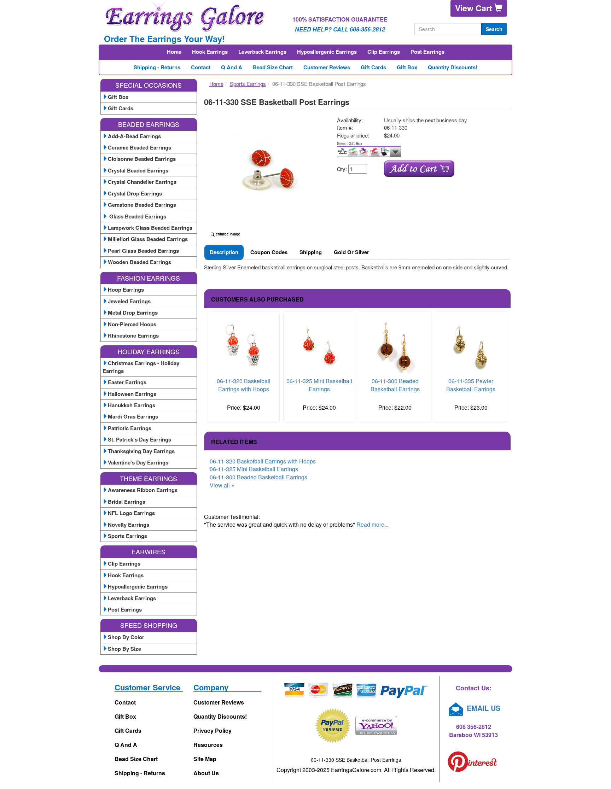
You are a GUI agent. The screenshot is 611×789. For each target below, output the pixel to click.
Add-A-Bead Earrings (134, 136)
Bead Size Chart (273, 67)
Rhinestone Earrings (133, 335)
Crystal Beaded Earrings (138, 170)
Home (174, 51)
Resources (208, 745)
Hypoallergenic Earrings (327, 51)
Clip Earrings (383, 51)
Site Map (204, 759)
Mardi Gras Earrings (133, 416)
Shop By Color (126, 637)
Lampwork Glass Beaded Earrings (150, 228)
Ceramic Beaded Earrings (139, 147)
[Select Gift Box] (421, 152)
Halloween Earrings (132, 394)
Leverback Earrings (262, 51)
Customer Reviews (326, 67)
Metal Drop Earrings (133, 312)
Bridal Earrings (126, 501)
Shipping (310, 252)
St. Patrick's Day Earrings (139, 439)
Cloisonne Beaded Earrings (142, 159)
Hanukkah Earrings (131, 405)
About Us (206, 773)
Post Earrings (427, 51)
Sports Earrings (127, 536)
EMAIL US (482, 708)
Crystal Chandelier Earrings (142, 182)
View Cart (474, 8)
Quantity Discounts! (452, 67)
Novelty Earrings (128, 524)
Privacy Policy (212, 730)
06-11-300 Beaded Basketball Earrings (395, 385)
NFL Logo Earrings (131, 513)
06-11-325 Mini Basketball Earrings (319, 385)
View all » (222, 485)
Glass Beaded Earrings (137, 216)
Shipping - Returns (157, 67)
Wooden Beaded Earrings (139, 262)
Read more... (372, 524)
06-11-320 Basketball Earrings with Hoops (243, 385)
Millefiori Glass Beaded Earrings (148, 239)
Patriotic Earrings (129, 428)
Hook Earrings (210, 51)
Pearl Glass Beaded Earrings (143, 251)
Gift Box (407, 67)
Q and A (231, 67)
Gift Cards (373, 67)
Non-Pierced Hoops (132, 324)
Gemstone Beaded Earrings (142, 205)
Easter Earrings (127, 382)
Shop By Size (124, 649)
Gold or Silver (351, 252)
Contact (200, 67)
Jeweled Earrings (129, 301)
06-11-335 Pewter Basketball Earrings (470, 385)
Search (494, 29)
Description (224, 252)
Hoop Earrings (126, 289)
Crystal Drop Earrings (135, 193)
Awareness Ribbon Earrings (143, 490)
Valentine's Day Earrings (138, 462)
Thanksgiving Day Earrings (141, 451)
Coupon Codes (268, 252)
